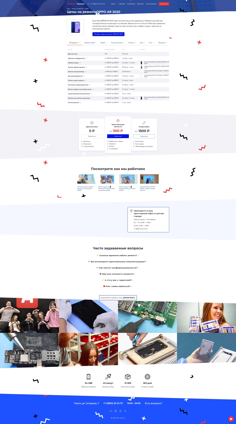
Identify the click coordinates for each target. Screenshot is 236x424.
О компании (131, 4)
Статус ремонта (151, 4)
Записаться (164, 4)
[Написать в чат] (231, 419)
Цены (113, 4)
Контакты (140, 4)
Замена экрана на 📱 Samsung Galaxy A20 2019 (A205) (127, 188)
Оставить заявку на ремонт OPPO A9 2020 (108, 34)
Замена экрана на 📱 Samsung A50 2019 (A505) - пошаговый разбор (106, 188)
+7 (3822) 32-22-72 (97, 4)
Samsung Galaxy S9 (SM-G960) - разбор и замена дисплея (147, 188)
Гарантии (122, 4)
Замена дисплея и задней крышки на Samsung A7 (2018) (85, 188)
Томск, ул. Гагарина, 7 (86, 403)
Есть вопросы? (153, 403)
